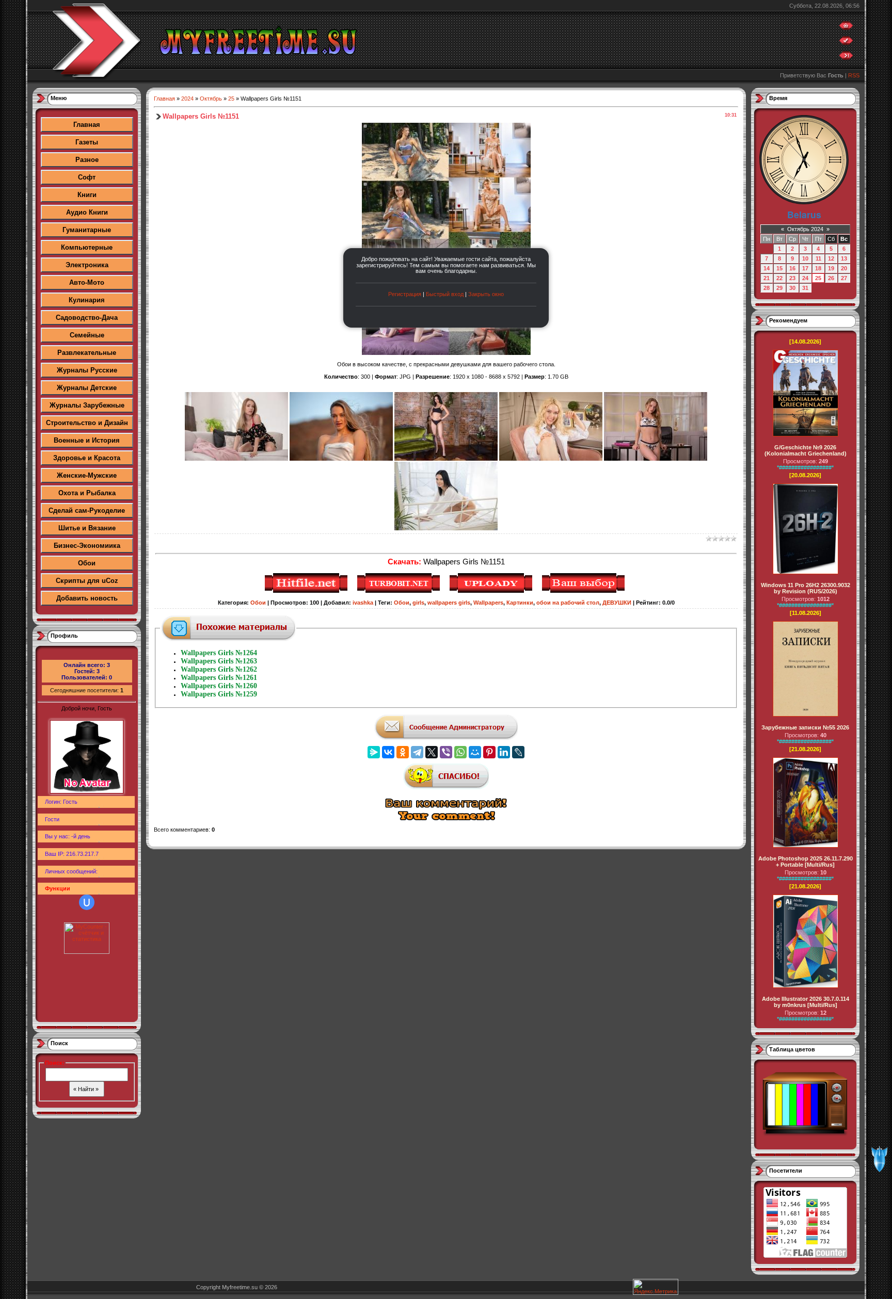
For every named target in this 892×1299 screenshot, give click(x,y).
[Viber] (446, 752)
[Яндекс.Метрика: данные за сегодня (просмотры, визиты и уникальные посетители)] (655, 1287)
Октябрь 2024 (805, 229)
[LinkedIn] (504, 752)
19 (831, 268)
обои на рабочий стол (567, 602)
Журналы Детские (87, 388)
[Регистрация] (846, 43)
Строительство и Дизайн (87, 423)
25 (231, 98)
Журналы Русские (87, 370)
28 (766, 288)
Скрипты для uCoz (87, 580)
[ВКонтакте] (388, 752)
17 (805, 268)
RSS (853, 75)
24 (805, 278)
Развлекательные (86, 352)
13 (844, 258)
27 (844, 278)
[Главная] (846, 28)
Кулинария (87, 300)
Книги (87, 195)
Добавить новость (87, 598)
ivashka (363, 602)
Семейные (87, 335)
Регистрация (404, 294)
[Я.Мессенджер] (374, 752)
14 (766, 268)
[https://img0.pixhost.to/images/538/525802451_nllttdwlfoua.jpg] (446, 459)
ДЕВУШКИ (616, 602)
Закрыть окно (486, 294)
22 (779, 278)
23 (792, 278)
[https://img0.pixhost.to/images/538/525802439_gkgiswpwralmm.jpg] (236, 459)
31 (805, 288)
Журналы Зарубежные (87, 405)
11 (818, 258)
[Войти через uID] (86, 902)
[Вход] (846, 58)
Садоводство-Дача (87, 317)
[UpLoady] (492, 591)
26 (831, 278)
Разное (87, 160)
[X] (431, 752)
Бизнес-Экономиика (87, 545)
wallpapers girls (448, 602)
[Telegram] (417, 752)
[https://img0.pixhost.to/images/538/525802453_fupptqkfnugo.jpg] (550, 459)
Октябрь (211, 98)
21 (766, 278)
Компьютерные (87, 247)
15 (779, 268)
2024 (187, 98)
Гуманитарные (86, 230)
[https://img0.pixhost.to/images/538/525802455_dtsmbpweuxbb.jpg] (655, 459)
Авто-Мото (86, 282)
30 (792, 288)
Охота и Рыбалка (87, 493)
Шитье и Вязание (87, 528)
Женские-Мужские (87, 475)
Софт (86, 177)
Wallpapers (488, 602)
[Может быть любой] (584, 591)
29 (779, 288)
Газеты (86, 142)
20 (844, 268)
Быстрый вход (445, 294)
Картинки (519, 602)
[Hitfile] (307, 591)
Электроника (87, 265)
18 (818, 268)
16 (792, 268)
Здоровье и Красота (86, 458)
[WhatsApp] (460, 752)
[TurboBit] (400, 591)
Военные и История (87, 440)
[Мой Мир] (475, 752)
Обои (86, 563)
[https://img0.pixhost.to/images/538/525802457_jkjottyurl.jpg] (446, 528)
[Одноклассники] (402, 752)
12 (831, 258)
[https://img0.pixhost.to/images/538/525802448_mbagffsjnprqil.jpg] (341, 459)
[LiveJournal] (518, 752)
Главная (86, 124)
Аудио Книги (87, 212)
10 (805, 258)
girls (418, 602)
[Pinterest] (489, 752)
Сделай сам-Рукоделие (87, 510)
